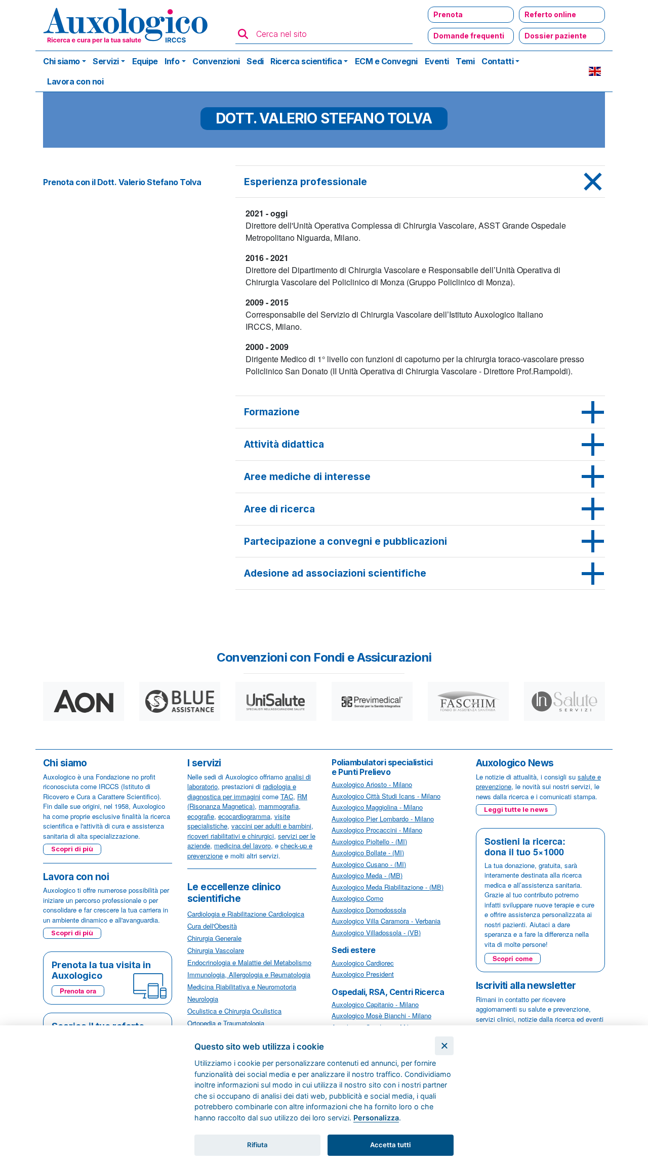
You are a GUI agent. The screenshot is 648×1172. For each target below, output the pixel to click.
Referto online (550, 14)
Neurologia (202, 999)
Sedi (255, 61)
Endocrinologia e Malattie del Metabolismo (249, 962)
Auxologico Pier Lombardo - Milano (383, 818)
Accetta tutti (390, 1145)
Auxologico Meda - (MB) (367, 875)
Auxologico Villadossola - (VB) (376, 932)
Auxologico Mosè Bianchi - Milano (381, 1015)
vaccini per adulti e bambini (271, 826)
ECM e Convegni (386, 61)
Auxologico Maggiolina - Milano (377, 807)
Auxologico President (363, 974)
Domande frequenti (468, 35)
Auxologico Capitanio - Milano (375, 1004)
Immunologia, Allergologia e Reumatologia (248, 974)
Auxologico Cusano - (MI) (369, 864)
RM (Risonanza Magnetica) (247, 801)
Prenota (448, 14)
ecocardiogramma (244, 816)
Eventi (437, 61)
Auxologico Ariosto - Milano (372, 784)
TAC (286, 796)
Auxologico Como (357, 898)
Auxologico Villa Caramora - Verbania (386, 921)
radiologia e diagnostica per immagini (241, 791)
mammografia (279, 806)
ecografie (200, 816)
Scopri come (513, 958)
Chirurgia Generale (214, 938)
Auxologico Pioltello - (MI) (369, 841)
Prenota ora (78, 990)
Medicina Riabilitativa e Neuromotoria (241, 986)
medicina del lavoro (242, 845)
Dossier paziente (555, 35)
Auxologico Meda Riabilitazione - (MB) (387, 887)
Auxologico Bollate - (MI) (368, 852)
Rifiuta (257, 1145)
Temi (465, 61)
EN (595, 71)
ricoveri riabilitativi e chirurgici (230, 836)
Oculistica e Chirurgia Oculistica (234, 1011)
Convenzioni (216, 61)
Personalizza (376, 1117)
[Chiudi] (444, 1045)
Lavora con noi (75, 81)
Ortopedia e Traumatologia (225, 1023)
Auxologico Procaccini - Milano (377, 830)
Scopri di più (72, 849)
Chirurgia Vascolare (215, 950)
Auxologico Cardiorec (363, 963)
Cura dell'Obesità (212, 926)
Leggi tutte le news (516, 809)
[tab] (420, 182)
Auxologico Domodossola (369, 910)
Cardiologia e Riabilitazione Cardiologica (245, 914)
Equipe (145, 61)
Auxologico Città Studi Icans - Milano (386, 796)
